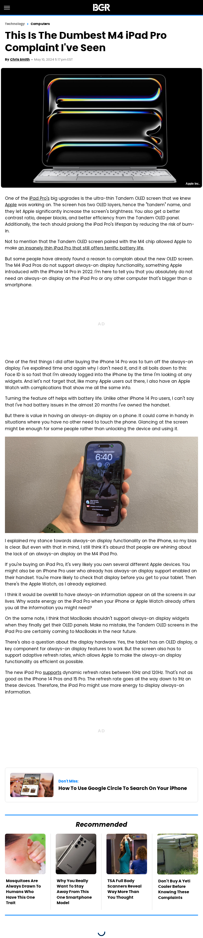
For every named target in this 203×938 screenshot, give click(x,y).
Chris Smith (20, 59)
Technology (15, 24)
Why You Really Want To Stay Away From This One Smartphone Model (74, 892)
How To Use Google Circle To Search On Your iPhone (122, 788)
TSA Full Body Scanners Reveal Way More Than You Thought (124, 889)
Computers (40, 24)
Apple (11, 205)
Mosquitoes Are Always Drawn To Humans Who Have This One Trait (23, 892)
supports (52, 673)
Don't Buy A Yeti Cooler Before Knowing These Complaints (174, 889)
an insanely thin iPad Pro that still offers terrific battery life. (81, 248)
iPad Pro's (39, 198)
